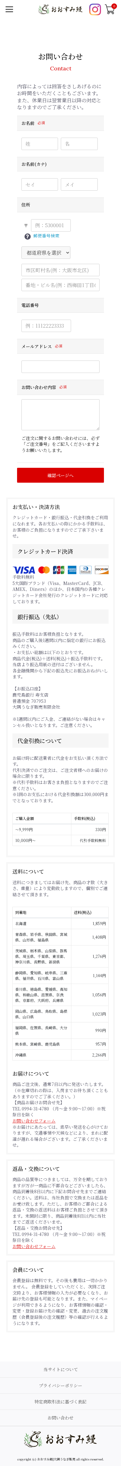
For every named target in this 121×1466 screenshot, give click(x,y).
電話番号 (30, 305)
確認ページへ (60, 475)
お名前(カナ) (34, 164)
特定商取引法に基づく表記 (60, 1401)
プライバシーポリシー (60, 1385)
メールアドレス (36, 346)
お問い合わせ (60, 1418)
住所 (25, 205)
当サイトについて (60, 1369)
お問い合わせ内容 (38, 387)
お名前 (27, 123)
